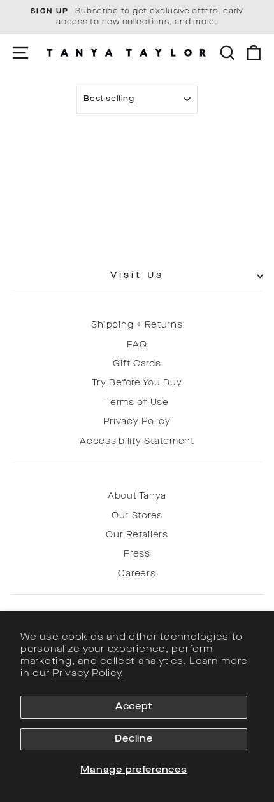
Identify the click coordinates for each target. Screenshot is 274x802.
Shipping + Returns (136, 325)
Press (137, 554)
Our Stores (137, 516)
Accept (133, 707)
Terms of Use (137, 403)
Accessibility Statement (137, 442)
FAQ (137, 345)
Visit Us (137, 276)
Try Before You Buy (137, 383)
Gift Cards (137, 364)
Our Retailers (137, 535)
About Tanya (137, 496)
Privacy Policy (136, 422)
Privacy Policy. (88, 674)
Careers (136, 574)
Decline (133, 739)
